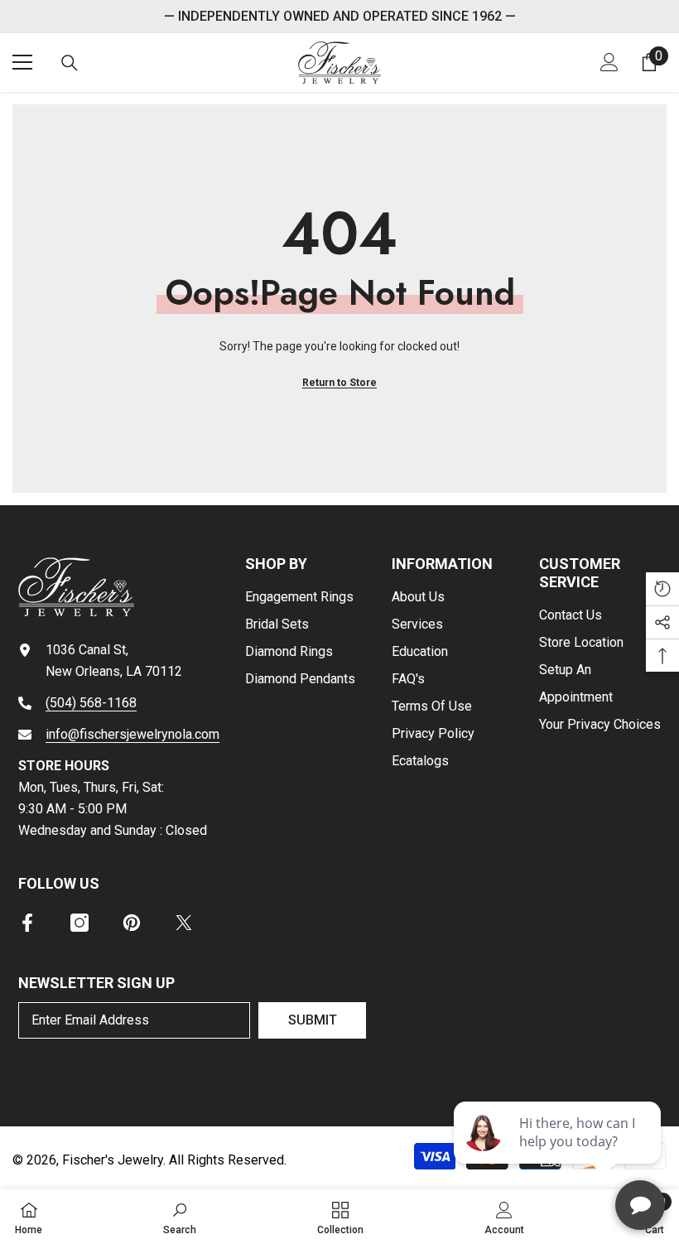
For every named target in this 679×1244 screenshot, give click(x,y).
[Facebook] (27, 923)
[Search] (69, 63)
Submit (312, 1020)
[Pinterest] (132, 923)
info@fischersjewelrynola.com (132, 734)
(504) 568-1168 (91, 703)
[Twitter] (184, 923)
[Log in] (609, 62)
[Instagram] (79, 923)
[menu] (22, 62)
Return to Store (339, 382)
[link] (179, 1217)
